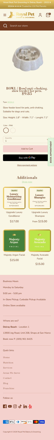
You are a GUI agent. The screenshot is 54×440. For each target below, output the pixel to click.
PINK (6, 130)
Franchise (8, 388)
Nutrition (8, 362)
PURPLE (13, 130)
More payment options (27, 165)
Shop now (27, 181)
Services (7, 367)
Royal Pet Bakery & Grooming (29, 432)
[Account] (40, 13)
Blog (5, 383)
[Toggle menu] (3, 15)
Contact (7, 377)
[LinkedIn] (25, 406)
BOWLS (11, 102)
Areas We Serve (11, 372)
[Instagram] (15, 406)
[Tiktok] (20, 406)
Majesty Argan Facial (14, 254)
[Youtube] (10, 406)
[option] (27, 59)
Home (6, 357)
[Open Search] (5, 26)
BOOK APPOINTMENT (50, 152)
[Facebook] (5, 406)
